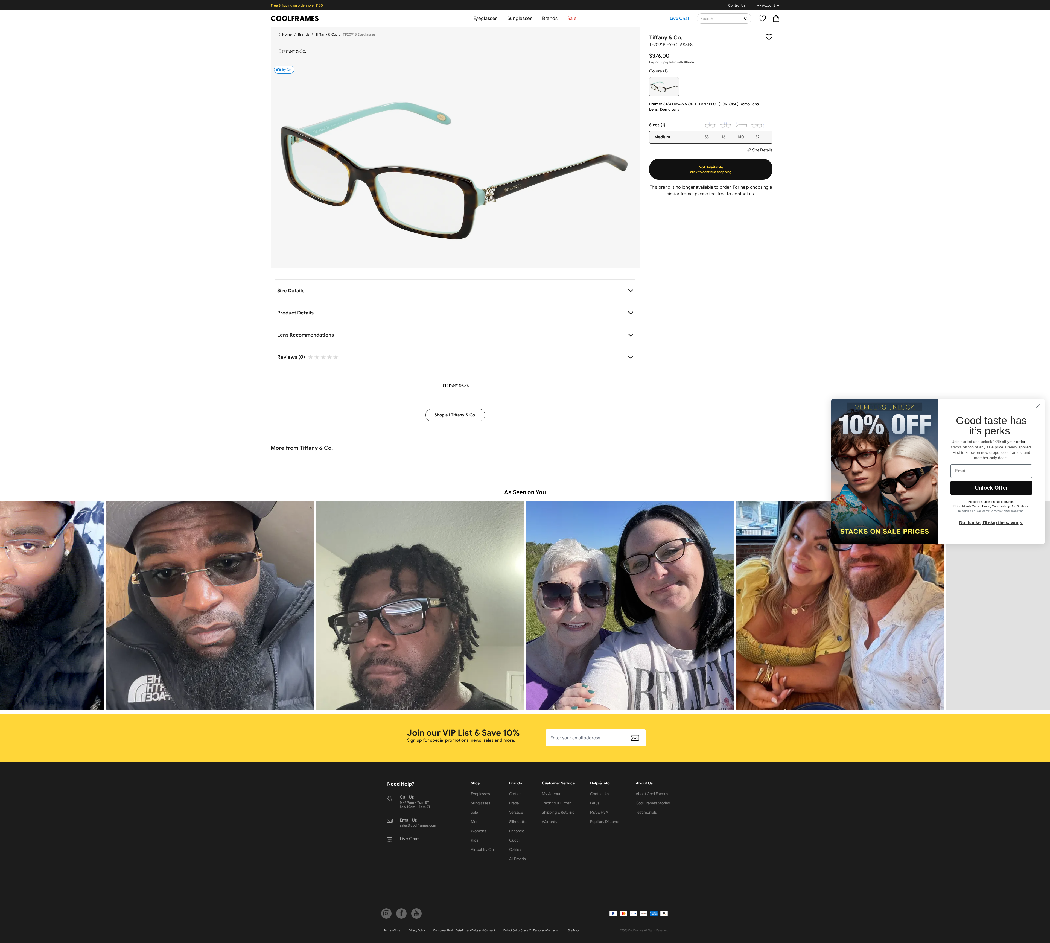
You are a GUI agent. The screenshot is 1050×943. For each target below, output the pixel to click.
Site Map (573, 930)
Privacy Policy (417, 930)
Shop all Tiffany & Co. (455, 415)
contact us (743, 194)
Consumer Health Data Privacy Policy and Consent (464, 930)
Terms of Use (392, 930)
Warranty (549, 821)
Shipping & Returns (558, 812)
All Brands (517, 858)
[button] (210, 605)
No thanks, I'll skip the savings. (991, 522)
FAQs (594, 803)
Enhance (516, 830)
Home (287, 34)
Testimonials (646, 812)
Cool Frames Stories (653, 803)
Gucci (514, 840)
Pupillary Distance (605, 821)
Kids (474, 840)
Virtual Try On (482, 849)
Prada (514, 803)
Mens (475, 821)
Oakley (515, 849)
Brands (550, 18)
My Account (766, 5)
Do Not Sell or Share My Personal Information (531, 930)
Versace (516, 812)
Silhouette (518, 821)
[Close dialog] (1037, 406)
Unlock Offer (991, 488)
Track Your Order (556, 803)
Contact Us (736, 5)
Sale (572, 18)
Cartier (515, 793)
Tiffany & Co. (326, 34)
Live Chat (680, 18)
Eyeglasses (485, 18)
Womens (478, 830)
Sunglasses (520, 18)
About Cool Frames (652, 793)
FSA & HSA (599, 812)
